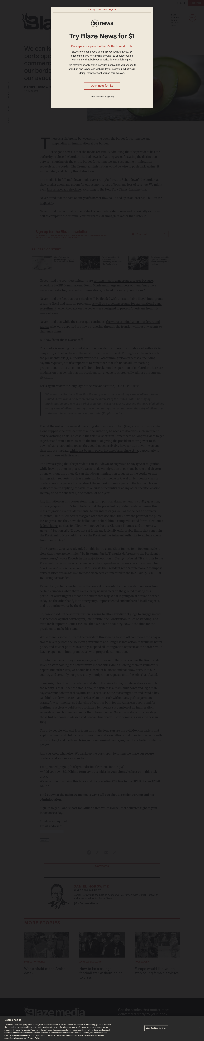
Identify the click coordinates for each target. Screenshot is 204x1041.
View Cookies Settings (156, 1028)
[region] (102, 1028)
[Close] (200, 1028)
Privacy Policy (34, 1038)
